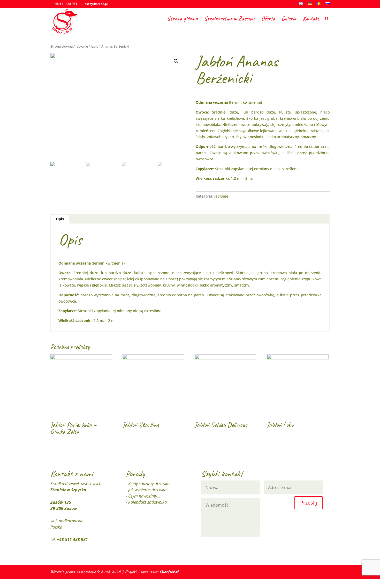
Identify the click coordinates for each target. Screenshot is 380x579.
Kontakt (311, 19)
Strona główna (182, 19)
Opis (60, 218)
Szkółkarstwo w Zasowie (229, 19)
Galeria (289, 19)
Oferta (268, 19)
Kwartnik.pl (168, 571)
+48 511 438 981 (72, 539)
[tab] (60, 219)
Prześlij (308, 502)
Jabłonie (81, 46)
